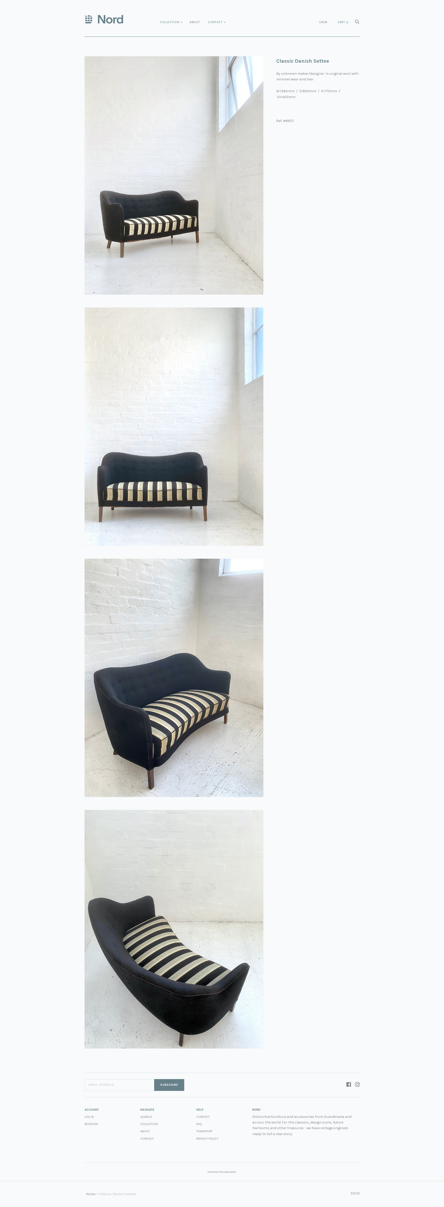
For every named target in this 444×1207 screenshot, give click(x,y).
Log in (89, 1117)
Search (146, 1117)
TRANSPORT (204, 1131)
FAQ (199, 1124)
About (195, 22)
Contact (215, 22)
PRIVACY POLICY (207, 1138)
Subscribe (169, 1085)
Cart (343, 22)
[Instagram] (357, 1085)
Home (90, 1194)
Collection (169, 22)
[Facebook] (348, 1085)
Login (323, 22)
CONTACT (203, 1117)
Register (91, 1124)
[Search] (357, 23)
